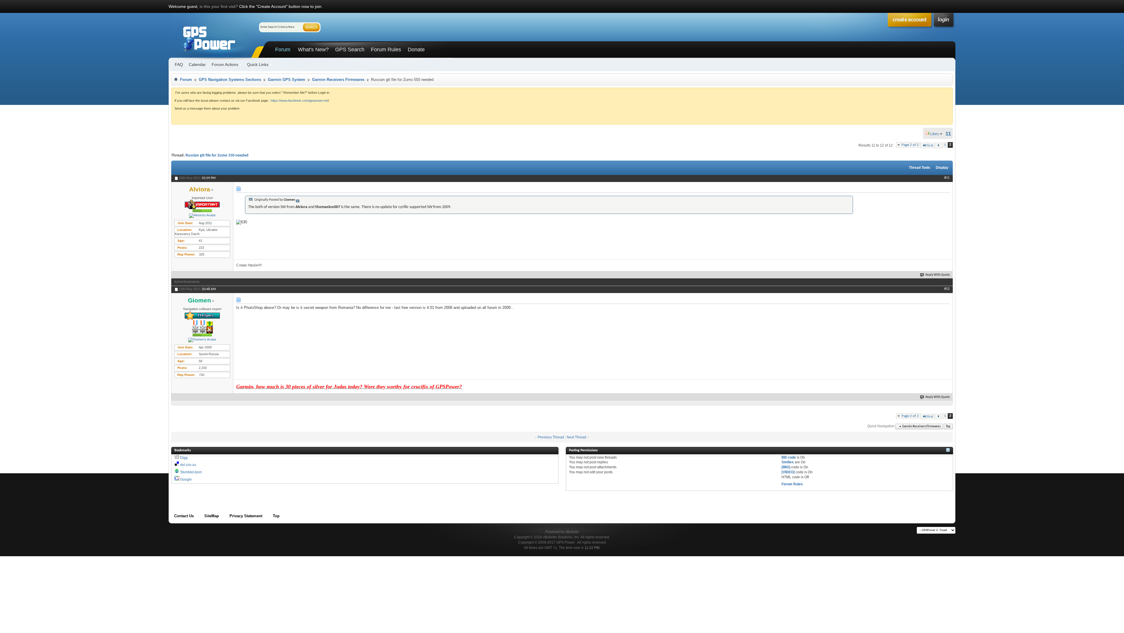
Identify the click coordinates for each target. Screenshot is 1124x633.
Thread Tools (919, 168)
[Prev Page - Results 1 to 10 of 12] (938, 145)
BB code (789, 457)
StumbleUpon (191, 472)
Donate (416, 49)
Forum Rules (386, 49)
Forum (282, 49)
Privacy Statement (245, 516)
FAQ (179, 64)
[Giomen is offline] (202, 340)
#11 (947, 178)
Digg (184, 458)
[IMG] (786, 467)
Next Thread (576, 437)
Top (948, 426)
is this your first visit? (219, 6)
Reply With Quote (938, 275)
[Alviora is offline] (202, 215)
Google (186, 479)
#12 (947, 289)
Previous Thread (551, 437)
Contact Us (184, 516)
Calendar (197, 64)
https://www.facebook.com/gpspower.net (299, 100)
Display (942, 168)
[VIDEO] (788, 472)
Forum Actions (225, 64)
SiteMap (211, 516)
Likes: (936, 134)
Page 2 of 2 (910, 145)
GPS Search (349, 49)
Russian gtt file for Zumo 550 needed (217, 155)
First (929, 145)
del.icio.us (188, 465)
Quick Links (257, 64)
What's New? (313, 49)
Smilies (788, 462)
